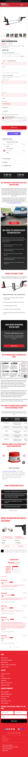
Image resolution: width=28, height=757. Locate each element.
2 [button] (12, 647)
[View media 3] (12, 35)
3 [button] (14, 647)
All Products (4, 658)
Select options (21, 546)
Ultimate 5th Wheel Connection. (15, 202)
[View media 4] (16, 35)
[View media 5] (20, 35)
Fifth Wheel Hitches (6, 660)
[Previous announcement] (4, 1)
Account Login (5, 696)
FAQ (2, 676)
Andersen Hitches (9, 745)
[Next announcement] (23, 1)
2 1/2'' (3, 66)
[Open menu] (25, 4)
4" (2, 82)
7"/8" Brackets (5, 111)
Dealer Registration (6, 694)
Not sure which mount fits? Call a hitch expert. (9, 114)
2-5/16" (3, 98)
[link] (4, 43)
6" (2, 85)
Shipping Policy (5, 685)
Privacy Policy (5, 740)
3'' (2, 70)
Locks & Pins (4, 667)
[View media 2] (8, 35)
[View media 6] (25, 35)
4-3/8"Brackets (5, 107)
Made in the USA (6, 701)
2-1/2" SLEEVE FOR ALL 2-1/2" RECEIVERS (7, 537)
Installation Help (7, 165)
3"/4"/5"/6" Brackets (6, 103)
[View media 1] (3, 35)
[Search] (17, 4)
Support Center (5, 674)
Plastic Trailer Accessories (8, 664)
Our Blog (3, 698)
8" (2, 89)
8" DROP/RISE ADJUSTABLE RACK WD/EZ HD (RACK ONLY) (20, 538)
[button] (13, 1)
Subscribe (14, 721)
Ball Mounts (4, 662)
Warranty (5, 162)
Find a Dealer (5, 692)
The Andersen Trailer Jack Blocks (9, 471)
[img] (4, 580)
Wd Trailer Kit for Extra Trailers (12, 142)
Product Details (6, 158)
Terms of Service (5, 738)
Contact (3, 737)
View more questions (13, 510)
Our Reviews (4, 703)
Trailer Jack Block (10, 148)
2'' (2, 63)
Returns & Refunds (6, 682)
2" (2, 94)
